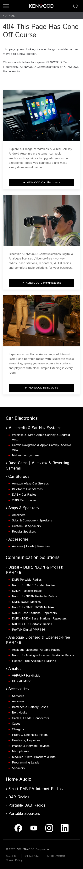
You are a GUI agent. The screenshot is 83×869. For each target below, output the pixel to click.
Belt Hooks (19, 712)
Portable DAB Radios (26, 805)
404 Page (9, 16)
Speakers (18, 768)
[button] (6, 6)
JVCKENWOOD (56, 856)
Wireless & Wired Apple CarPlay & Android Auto (41, 437)
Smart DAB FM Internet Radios (35, 789)
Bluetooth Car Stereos (27, 489)
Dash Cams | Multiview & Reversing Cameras (37, 465)
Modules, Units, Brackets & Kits (34, 757)
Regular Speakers (24, 531)
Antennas (18, 701)
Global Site (32, 856)
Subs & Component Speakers (32, 520)
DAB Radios (18, 797)
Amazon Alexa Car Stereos (30, 483)
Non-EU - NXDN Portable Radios (34, 596)
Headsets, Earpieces (26, 740)
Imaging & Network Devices (31, 746)
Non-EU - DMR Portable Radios (33, 585)
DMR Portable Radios (27, 580)
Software (18, 696)
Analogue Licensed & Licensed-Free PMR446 (38, 640)
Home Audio (18, 779)
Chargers (18, 729)
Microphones (20, 751)
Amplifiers (18, 515)
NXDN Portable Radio (27, 591)
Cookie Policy (14, 860)
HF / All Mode (21, 681)
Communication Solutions (32, 557)
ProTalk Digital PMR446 (28, 630)
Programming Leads (25, 762)
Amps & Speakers (23, 508)
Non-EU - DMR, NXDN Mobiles (33, 607)
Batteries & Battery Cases (30, 707)
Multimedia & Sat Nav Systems (34, 428)
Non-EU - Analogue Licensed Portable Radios (43, 655)
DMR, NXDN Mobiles (26, 602)
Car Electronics (22, 418)
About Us (11, 856)
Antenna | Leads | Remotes (31, 546)
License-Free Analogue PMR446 (34, 661)
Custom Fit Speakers (26, 526)
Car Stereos (18, 477)
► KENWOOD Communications (41, 283)
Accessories (18, 539)
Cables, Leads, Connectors (30, 718)
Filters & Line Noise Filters (30, 735)
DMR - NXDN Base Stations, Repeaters (39, 618)
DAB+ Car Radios (24, 495)
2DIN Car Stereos (24, 500)
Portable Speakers (24, 814)
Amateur (15, 669)
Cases (16, 724)
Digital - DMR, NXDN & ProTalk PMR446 (34, 570)
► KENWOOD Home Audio (41, 388)
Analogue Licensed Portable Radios (36, 650)
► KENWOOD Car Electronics (41, 182)
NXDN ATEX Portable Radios (32, 624)
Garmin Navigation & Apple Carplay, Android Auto (41, 447)
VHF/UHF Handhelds (26, 675)
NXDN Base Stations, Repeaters (34, 613)
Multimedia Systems (25, 455)
